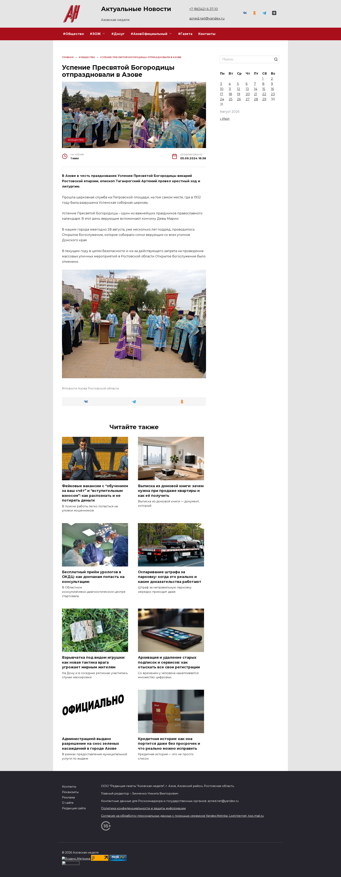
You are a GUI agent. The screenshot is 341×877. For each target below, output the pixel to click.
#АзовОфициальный (149, 34)
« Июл (225, 119)
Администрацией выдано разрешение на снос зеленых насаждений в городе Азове (90, 743)
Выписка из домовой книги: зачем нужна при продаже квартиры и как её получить (171, 490)
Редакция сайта (74, 808)
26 (239, 99)
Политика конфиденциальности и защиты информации (143, 808)
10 (221, 89)
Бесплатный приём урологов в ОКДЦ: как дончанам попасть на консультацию (93, 577)
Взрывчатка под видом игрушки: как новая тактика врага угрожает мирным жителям (93, 662)
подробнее (109, 870)
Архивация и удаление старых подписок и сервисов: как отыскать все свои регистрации (169, 662)
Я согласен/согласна (297, 870)
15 (263, 89)
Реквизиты (70, 792)
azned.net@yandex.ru (207, 18)
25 (230, 99)
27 (248, 99)
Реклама (68, 797)
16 (272, 89)
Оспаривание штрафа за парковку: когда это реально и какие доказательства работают (169, 577)
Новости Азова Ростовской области (91, 388)
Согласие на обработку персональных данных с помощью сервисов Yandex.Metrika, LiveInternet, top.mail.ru (182, 816)
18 (230, 94)
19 (238, 94)
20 (248, 94)
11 (230, 89)
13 (247, 89)
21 (255, 94)
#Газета (185, 34)
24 (222, 99)
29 (264, 99)
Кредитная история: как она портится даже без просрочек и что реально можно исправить (169, 743)
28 (256, 99)
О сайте (68, 803)
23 (273, 94)
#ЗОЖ (95, 34)
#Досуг (118, 34)
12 (238, 89)
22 (264, 94)
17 (221, 94)
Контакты (206, 34)
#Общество (73, 34)
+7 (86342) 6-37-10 (203, 9)
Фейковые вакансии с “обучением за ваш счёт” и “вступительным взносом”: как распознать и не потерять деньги (95, 493)
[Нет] (336, 871)
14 (255, 89)
